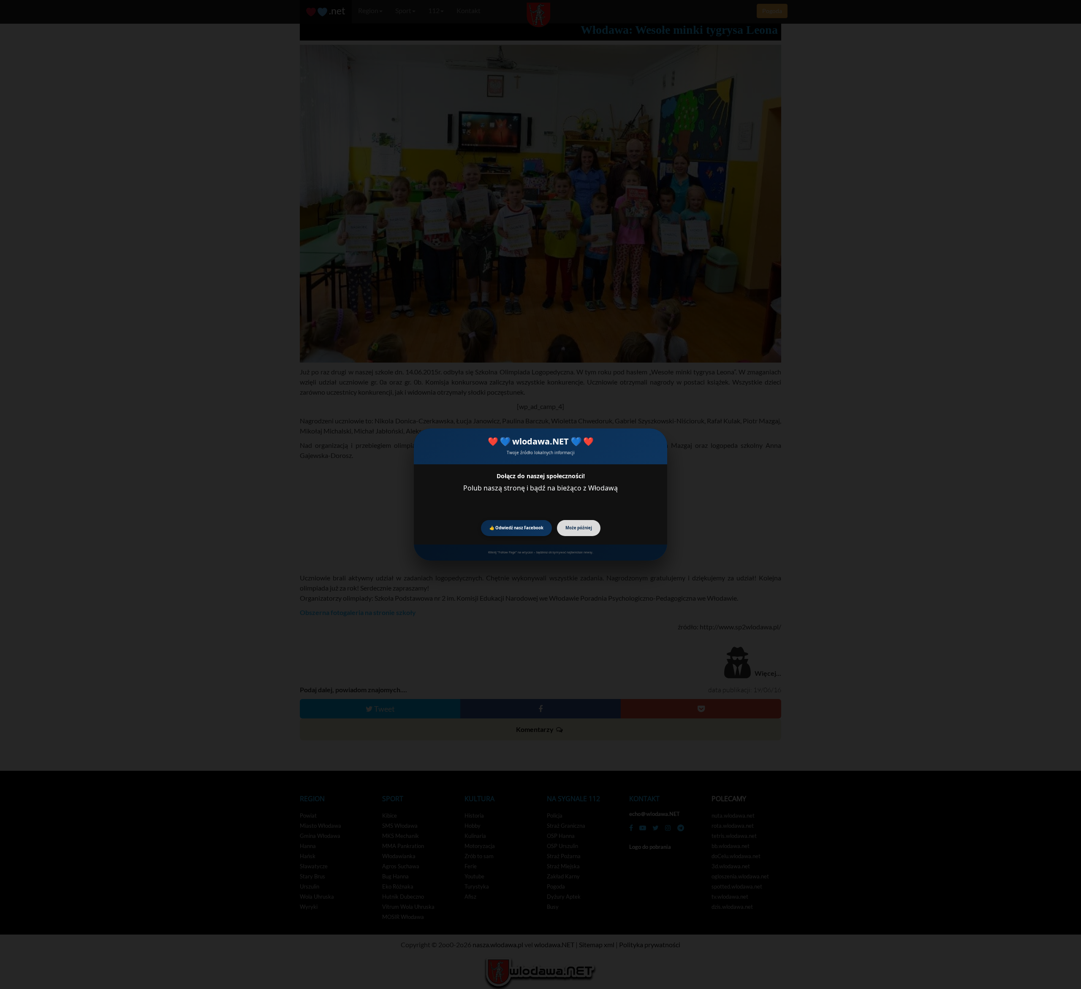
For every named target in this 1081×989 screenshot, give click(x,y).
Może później (578, 528)
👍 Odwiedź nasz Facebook (516, 528)
